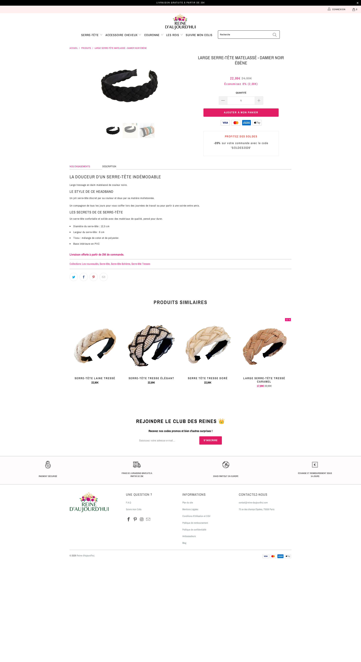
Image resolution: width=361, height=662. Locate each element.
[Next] (184, 85)
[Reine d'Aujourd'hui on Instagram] (142, 519)
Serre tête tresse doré (207, 345)
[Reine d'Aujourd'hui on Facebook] (129, 519)
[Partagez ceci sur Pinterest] (93, 277)
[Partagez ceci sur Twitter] (74, 277)
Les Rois (173, 35)
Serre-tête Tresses (140, 264)
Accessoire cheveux (122, 35)
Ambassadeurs (189, 536)
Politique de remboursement (195, 522)
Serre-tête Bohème (120, 264)
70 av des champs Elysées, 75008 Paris (256, 509)
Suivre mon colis (199, 35)
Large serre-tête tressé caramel (264, 345)
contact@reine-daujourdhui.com (253, 502)
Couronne (152, 35)
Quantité (241, 92)
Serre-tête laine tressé (95, 345)
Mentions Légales (190, 509)
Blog (184, 543)
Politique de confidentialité (194, 529)
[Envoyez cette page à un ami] (103, 277)
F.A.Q (128, 502)
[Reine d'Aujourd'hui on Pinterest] (135, 519)
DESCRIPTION (109, 166)
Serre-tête (90, 35)
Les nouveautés (90, 264)
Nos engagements (80, 166)
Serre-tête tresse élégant (151, 345)
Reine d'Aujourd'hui (85, 555)
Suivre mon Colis (133, 509)
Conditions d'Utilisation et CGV (196, 516)
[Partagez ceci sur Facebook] (84, 277)
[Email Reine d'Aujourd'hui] (148, 519)
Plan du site (187, 502)
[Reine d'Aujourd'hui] (180, 21)
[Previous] (76, 85)
